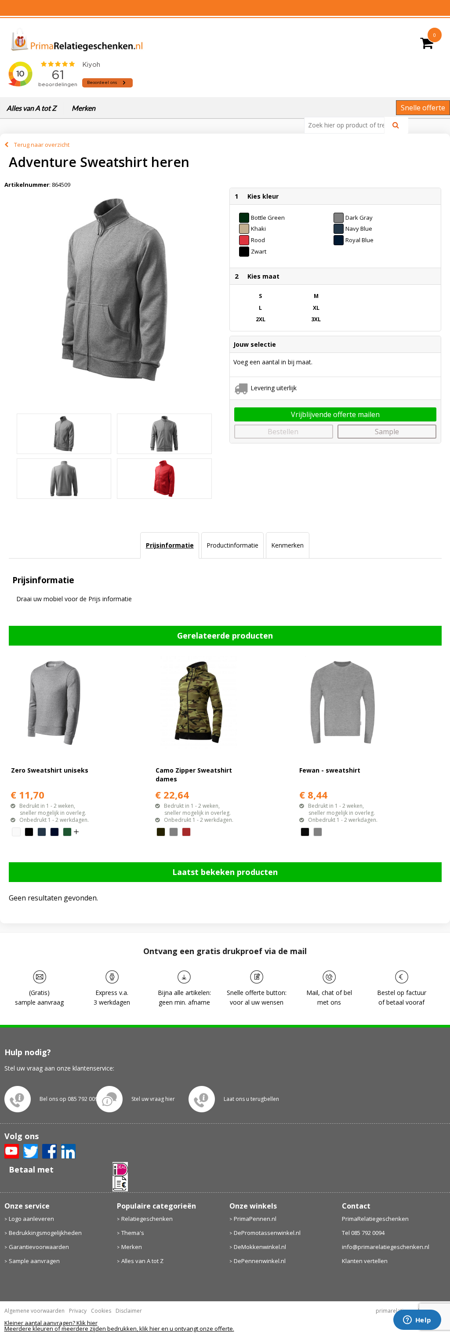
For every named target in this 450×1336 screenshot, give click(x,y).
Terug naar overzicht (41, 145)
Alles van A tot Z (31, 108)
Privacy (78, 1310)
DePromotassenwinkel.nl (267, 1233)
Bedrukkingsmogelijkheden (45, 1233)
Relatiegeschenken (147, 1219)
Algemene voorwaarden (34, 1310)
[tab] (169, 545)
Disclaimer (129, 1310)
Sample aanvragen (34, 1261)
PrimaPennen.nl (255, 1219)
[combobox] (348, 125)
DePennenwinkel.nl (260, 1261)
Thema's (132, 1233)
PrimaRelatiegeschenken (375, 1219)
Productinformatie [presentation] (232, 545)
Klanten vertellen (365, 1261)
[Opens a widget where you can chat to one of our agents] (417, 1321)
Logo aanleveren (31, 1219)
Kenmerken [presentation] (287, 545)
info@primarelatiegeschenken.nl (385, 1247)
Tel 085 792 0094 (363, 1233)
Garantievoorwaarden (39, 1247)
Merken (83, 108)
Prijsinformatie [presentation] (170, 545)
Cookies (101, 1310)
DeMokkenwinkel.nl (260, 1247)
